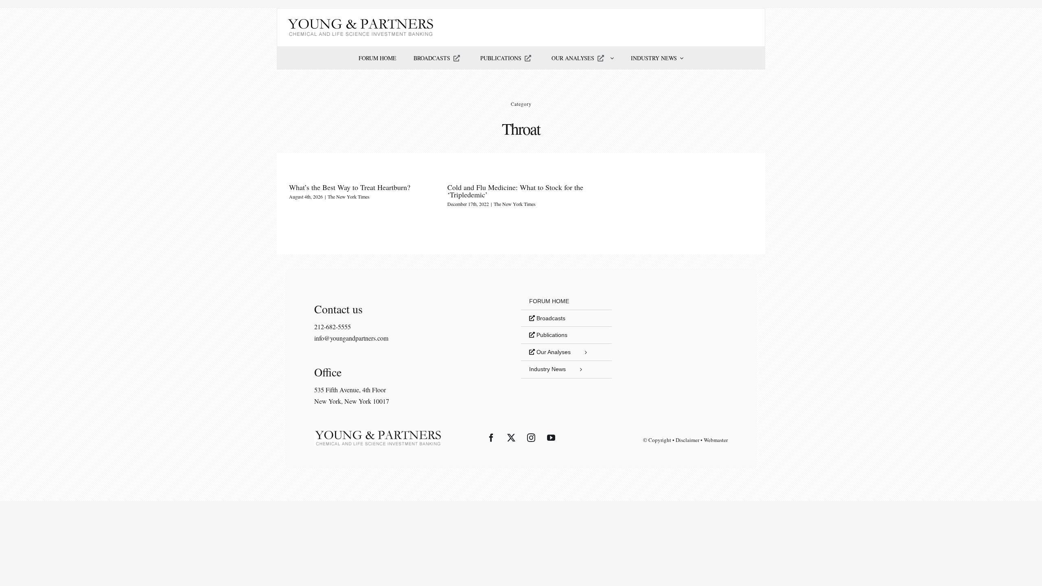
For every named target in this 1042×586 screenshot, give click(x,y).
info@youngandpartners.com (351, 338)
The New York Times (349, 196)
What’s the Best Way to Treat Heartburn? (349, 187)
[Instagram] (531, 438)
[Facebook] (491, 438)
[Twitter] (511, 438)
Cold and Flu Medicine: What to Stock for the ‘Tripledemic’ (515, 190)
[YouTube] (551, 438)
